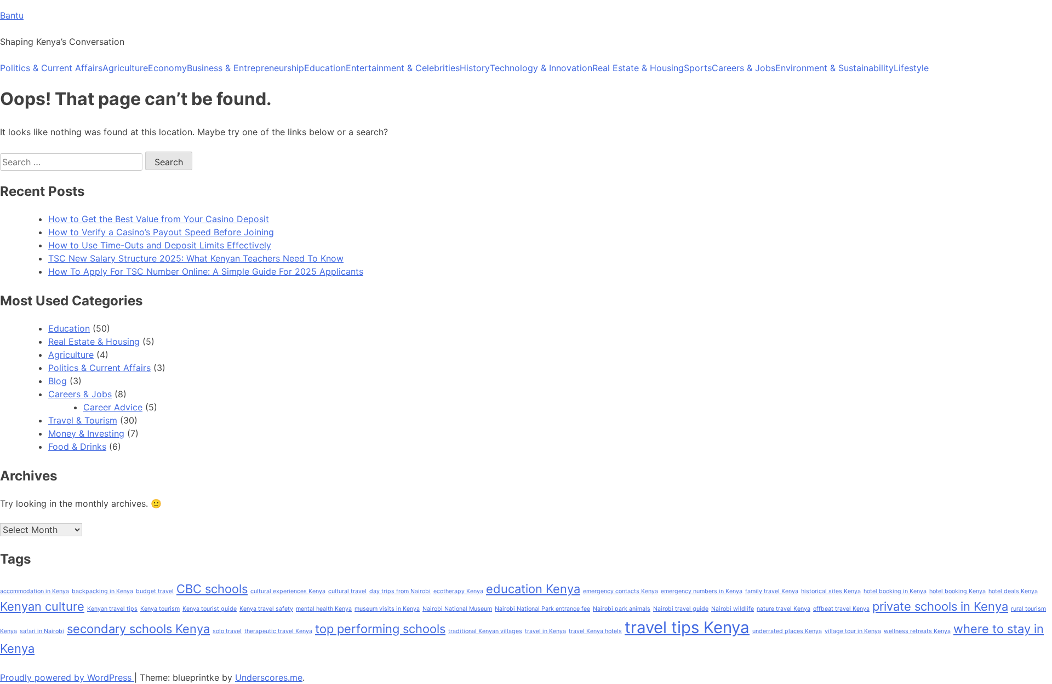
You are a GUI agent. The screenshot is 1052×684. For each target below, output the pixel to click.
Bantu (12, 15)
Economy (167, 67)
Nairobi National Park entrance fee (542, 608)
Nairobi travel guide (680, 608)
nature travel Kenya (783, 608)
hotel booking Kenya (957, 591)
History (475, 67)
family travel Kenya (771, 591)
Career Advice (112, 407)
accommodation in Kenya (34, 591)
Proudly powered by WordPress (67, 677)
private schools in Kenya (940, 606)
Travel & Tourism (82, 420)
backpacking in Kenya (102, 591)
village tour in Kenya (853, 631)
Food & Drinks (77, 446)
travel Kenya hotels (595, 631)
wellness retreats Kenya (917, 631)
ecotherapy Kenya (458, 591)
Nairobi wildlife (732, 608)
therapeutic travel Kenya (278, 631)
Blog (57, 380)
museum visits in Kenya (387, 608)
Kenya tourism (160, 608)
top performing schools (380, 629)
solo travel (227, 631)
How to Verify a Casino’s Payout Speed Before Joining (161, 232)
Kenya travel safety (266, 608)
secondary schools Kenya (138, 629)
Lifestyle (911, 67)
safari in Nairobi (42, 631)
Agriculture (125, 67)
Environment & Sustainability (834, 67)
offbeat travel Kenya (841, 608)
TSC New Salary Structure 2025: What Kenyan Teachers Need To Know (196, 258)
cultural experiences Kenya (287, 591)
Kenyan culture (42, 606)
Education (325, 67)
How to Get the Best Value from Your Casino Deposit (158, 218)
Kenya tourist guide (209, 608)
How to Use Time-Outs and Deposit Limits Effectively (159, 245)
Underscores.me (268, 677)
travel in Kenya (545, 631)
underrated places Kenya (787, 631)
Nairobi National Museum (457, 608)
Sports (698, 67)
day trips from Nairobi (400, 591)
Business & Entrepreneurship (245, 67)
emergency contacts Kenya (620, 591)
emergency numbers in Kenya (701, 591)
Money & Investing (86, 433)
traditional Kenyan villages (485, 631)
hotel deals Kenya (1013, 591)
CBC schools (212, 589)
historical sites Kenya (831, 591)
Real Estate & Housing (638, 67)
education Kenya (533, 589)
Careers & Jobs (743, 67)
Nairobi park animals (621, 608)
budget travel (155, 591)
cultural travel (347, 591)
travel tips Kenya (687, 627)
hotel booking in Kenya (895, 591)
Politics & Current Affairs (51, 67)
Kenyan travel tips (112, 608)
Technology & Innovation (541, 67)
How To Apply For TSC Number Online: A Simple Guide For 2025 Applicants (205, 271)
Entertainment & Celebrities (403, 67)
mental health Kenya (324, 608)
